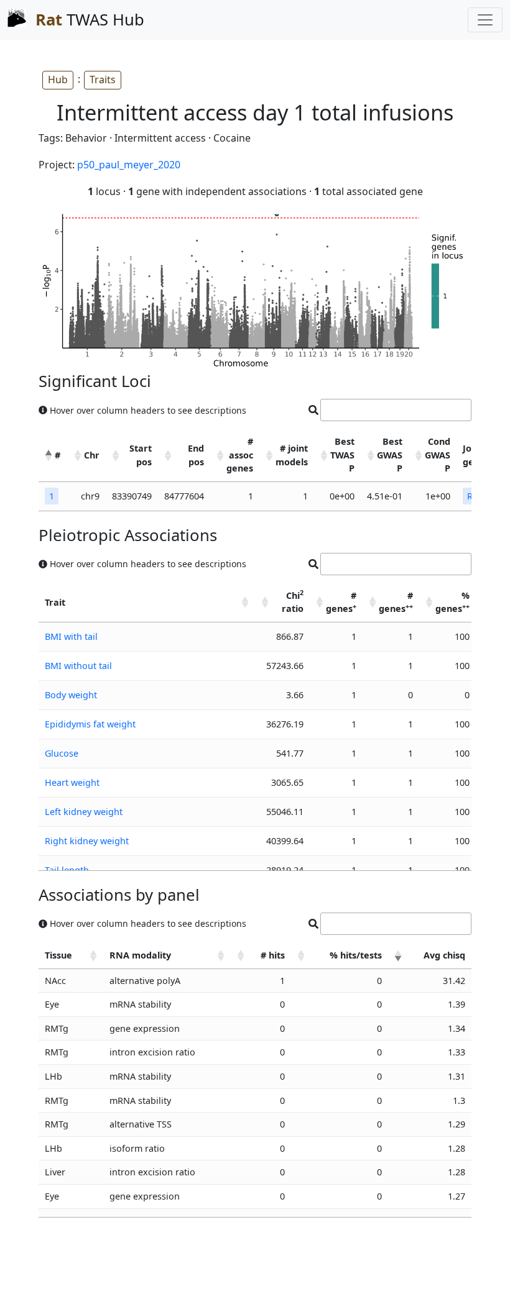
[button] (48, 455)
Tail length (67, 870)
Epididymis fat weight (90, 724)
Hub (58, 79)
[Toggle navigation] (485, 19)
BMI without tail (78, 666)
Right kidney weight (87, 841)
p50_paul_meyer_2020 (128, 164)
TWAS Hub (89, 19)
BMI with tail (71, 636)
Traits (103, 79)
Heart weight (72, 782)
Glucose (61, 753)
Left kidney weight (84, 812)
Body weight (71, 695)
